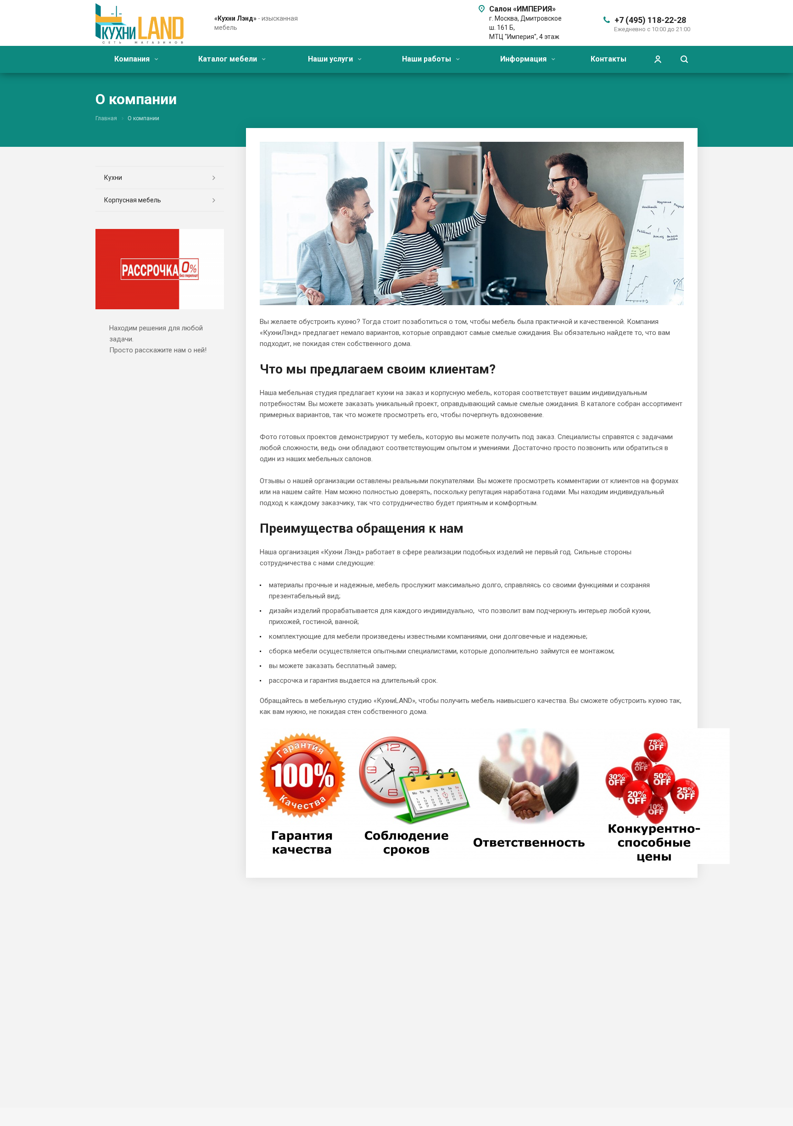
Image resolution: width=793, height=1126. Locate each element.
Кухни (113, 177)
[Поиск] (684, 59)
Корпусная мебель (132, 200)
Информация (524, 59)
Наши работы (427, 59)
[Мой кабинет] (657, 59)
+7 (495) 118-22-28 (650, 20)
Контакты (608, 59)
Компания (132, 59)
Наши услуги (331, 59)
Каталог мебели (228, 59)
